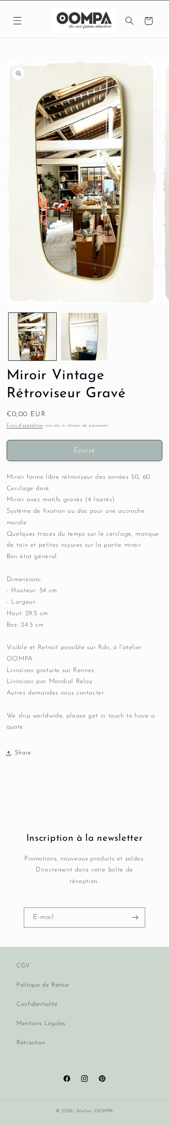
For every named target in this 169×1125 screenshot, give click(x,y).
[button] (17, 20)
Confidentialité (36, 1004)
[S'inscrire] (135, 918)
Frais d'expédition (25, 425)
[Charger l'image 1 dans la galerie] (32, 336)
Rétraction (30, 1043)
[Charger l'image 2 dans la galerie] (84, 336)
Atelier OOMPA (95, 1111)
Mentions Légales (40, 1024)
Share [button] (23, 753)
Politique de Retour (43, 985)
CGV (23, 966)
